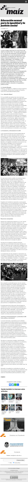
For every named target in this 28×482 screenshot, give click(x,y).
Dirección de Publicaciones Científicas (15, 472)
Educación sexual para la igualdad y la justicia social (13, 23)
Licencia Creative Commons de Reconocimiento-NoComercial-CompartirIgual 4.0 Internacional (16, 479)
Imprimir (3, 376)
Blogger (18, 468)
